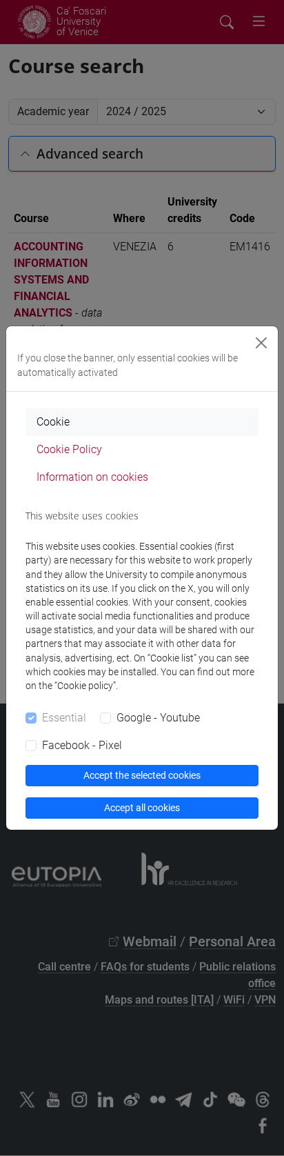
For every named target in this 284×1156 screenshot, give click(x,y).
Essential (64, 717)
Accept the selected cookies (142, 775)
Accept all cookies (142, 807)
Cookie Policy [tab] (69, 449)
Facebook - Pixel (82, 745)
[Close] (261, 343)
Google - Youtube (158, 717)
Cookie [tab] (53, 421)
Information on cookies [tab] (92, 477)
